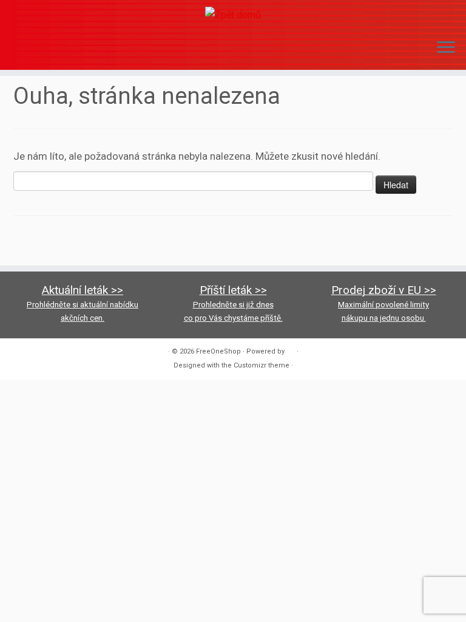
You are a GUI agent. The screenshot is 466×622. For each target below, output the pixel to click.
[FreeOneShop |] (233, 14)
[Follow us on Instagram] (38, 50)
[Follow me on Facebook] (22, 50)
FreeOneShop (218, 351)
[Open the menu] (446, 48)
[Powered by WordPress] (290, 349)
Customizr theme (261, 365)
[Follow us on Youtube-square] (55, 50)
